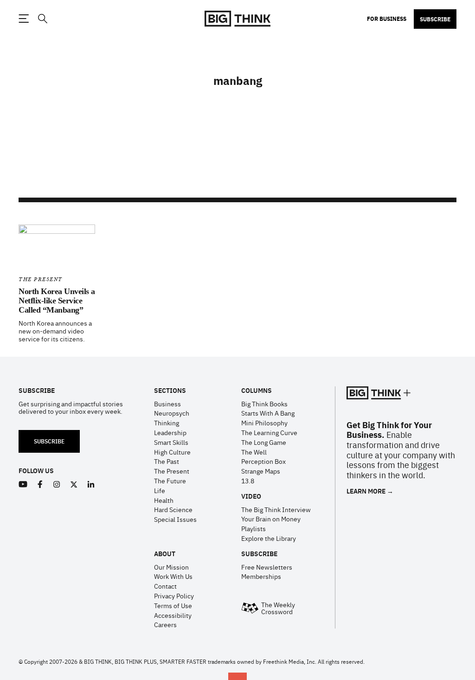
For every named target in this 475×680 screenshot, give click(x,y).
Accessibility (173, 615)
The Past (166, 461)
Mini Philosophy (264, 422)
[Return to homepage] (237, 19)
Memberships (261, 576)
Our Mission (171, 566)
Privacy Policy (174, 595)
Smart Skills (171, 442)
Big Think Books (264, 403)
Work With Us (173, 576)
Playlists (253, 528)
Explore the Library (268, 538)
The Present (41, 279)
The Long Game (263, 442)
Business (167, 403)
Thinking (166, 422)
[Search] (42, 19)
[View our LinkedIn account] (91, 484)
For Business (386, 18)
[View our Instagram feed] (57, 484)
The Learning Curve (269, 432)
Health (163, 500)
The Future (170, 480)
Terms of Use (173, 605)
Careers (165, 624)
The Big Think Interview (276, 509)
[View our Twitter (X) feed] (74, 484)
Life (159, 490)
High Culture (172, 451)
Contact (165, 585)
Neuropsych (171, 412)
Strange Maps (260, 470)
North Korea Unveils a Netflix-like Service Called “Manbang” (57, 300)
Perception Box (263, 461)
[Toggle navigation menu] (24, 18)
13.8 (247, 480)
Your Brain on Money (271, 518)
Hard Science (173, 509)
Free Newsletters (266, 566)
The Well (254, 451)
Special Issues (175, 519)
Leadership (170, 432)
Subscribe (435, 19)
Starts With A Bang (268, 412)
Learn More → (370, 491)
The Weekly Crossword (278, 608)
